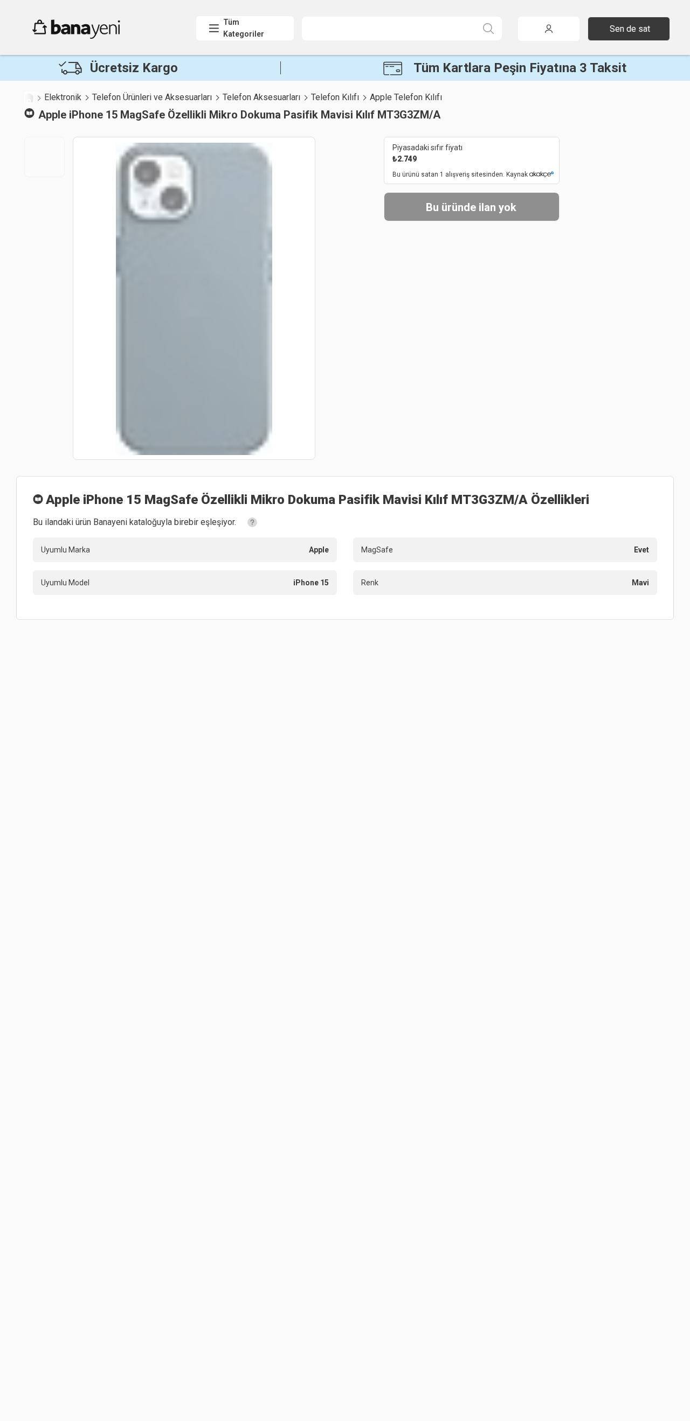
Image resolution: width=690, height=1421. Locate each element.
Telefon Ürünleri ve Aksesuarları (152, 97)
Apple (52, 114)
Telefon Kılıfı (335, 97)
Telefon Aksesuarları (261, 97)
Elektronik (62, 97)
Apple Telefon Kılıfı (406, 97)
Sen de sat (630, 29)
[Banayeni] (102, 36)
